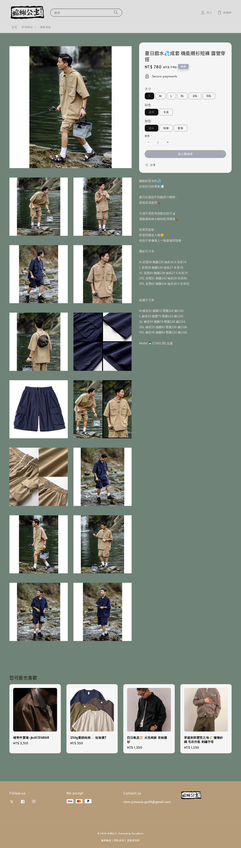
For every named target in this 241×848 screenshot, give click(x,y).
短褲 (166, 128)
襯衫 (151, 128)
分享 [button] (153, 165)
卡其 (166, 112)
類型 (148, 121)
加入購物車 (185, 154)
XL (182, 96)
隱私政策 (119, 840)
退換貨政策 (133, 840)
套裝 (180, 128)
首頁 (14, 27)
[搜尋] (116, 12)
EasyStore (137, 833)
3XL (208, 96)
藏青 (151, 112)
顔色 (148, 105)
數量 (147, 136)
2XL (195, 96)
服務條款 (106, 840)
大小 (148, 88)
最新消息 (45, 27)
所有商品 (27, 27)
